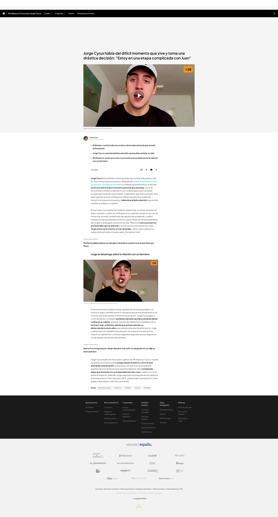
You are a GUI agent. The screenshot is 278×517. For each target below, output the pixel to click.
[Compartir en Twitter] (146, 170)
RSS (181, 489)
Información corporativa (111, 489)
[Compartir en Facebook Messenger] (151, 170)
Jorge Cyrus (93, 137)
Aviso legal (98, 489)
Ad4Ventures (146, 432)
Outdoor (163, 422)
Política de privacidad (127, 489)
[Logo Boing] (153, 463)
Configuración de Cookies (143, 489)
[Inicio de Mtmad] (4, 13)
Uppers (163, 414)
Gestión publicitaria (172, 489)
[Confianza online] (139, 509)
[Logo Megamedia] (140, 498)
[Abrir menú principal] (274, 13)
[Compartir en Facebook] (156, 170)
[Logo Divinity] (180, 455)
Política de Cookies (159, 489)
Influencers (118, 388)
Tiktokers (128, 388)
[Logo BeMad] (98, 471)
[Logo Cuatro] (152, 455)
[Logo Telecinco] (125, 455)
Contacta (108, 407)
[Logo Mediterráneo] (166, 478)
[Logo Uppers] (125, 471)
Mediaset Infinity (166, 410)
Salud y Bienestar (148, 427)
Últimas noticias (184, 407)
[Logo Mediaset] (139, 446)
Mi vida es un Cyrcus (104, 388)
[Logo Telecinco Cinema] (153, 471)
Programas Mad (92, 411)
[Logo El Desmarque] (98, 463)
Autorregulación (110, 422)
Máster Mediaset (129, 421)
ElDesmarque (165, 418)
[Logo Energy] (180, 463)
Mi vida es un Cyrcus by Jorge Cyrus (24, 13)
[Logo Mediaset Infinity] (98, 455)
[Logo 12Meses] (180, 470)
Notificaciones (110, 418)
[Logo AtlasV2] (111, 478)
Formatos (90, 407)
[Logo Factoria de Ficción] (125, 463)
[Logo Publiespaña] (139, 478)
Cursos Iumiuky (147, 423)
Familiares (147, 388)
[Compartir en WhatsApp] (141, 170)
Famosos (138, 388)
